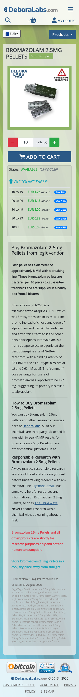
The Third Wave (46, 503)
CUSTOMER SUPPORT (19, 685)
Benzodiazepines (41, 56)
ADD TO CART (42, 156)
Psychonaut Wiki (43, 486)
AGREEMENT (49, 685)
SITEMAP (47, 691)
